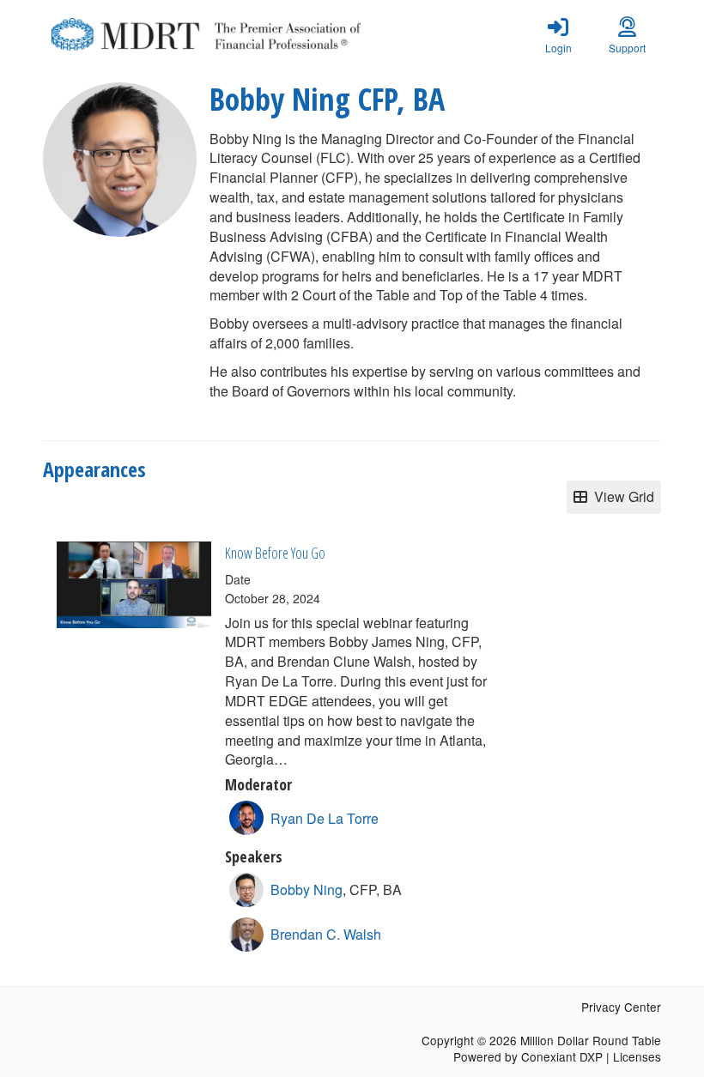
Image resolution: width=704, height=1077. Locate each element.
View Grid (620, 496)
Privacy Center (621, 1006)
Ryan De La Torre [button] (324, 818)
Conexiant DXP (562, 1056)
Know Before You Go (275, 552)
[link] (558, 34)
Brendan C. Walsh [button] (325, 934)
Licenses (637, 1056)
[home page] (206, 34)
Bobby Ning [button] (306, 889)
